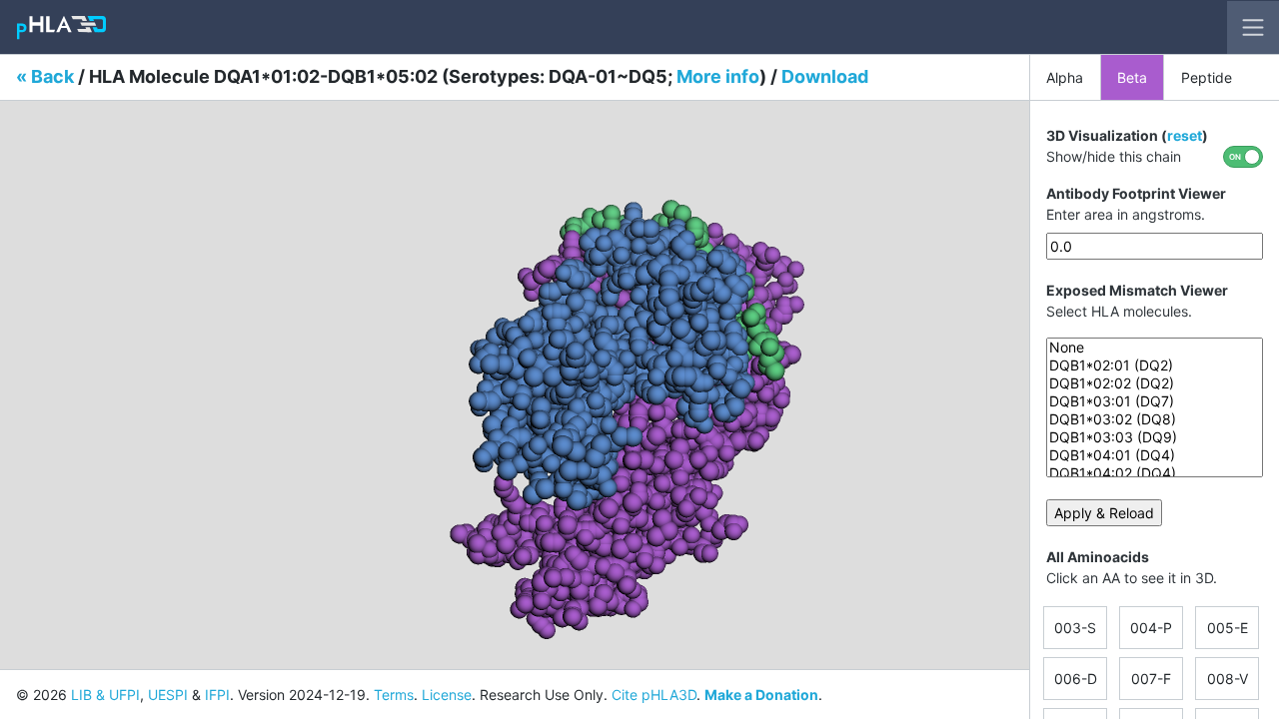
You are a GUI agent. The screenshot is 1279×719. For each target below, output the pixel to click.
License (447, 694)
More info (717, 76)
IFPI (217, 694)
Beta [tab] (1132, 77)
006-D (1075, 678)
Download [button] (824, 76)
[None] (1154, 348)
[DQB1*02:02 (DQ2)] (1154, 383)
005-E (1227, 627)
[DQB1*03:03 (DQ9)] (1154, 437)
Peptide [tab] (1206, 77)
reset (1184, 135)
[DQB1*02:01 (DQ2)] (1154, 365)
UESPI (168, 694)
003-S (1075, 627)
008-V (1227, 678)
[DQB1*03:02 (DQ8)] (1154, 419)
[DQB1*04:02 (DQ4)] (1154, 473)
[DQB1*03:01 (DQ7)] (1154, 401)
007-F (1151, 678)
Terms (394, 694)
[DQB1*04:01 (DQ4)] (1154, 455)
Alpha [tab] (1064, 77)
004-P (1151, 627)
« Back (45, 76)
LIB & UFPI (105, 694)
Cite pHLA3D (654, 694)
